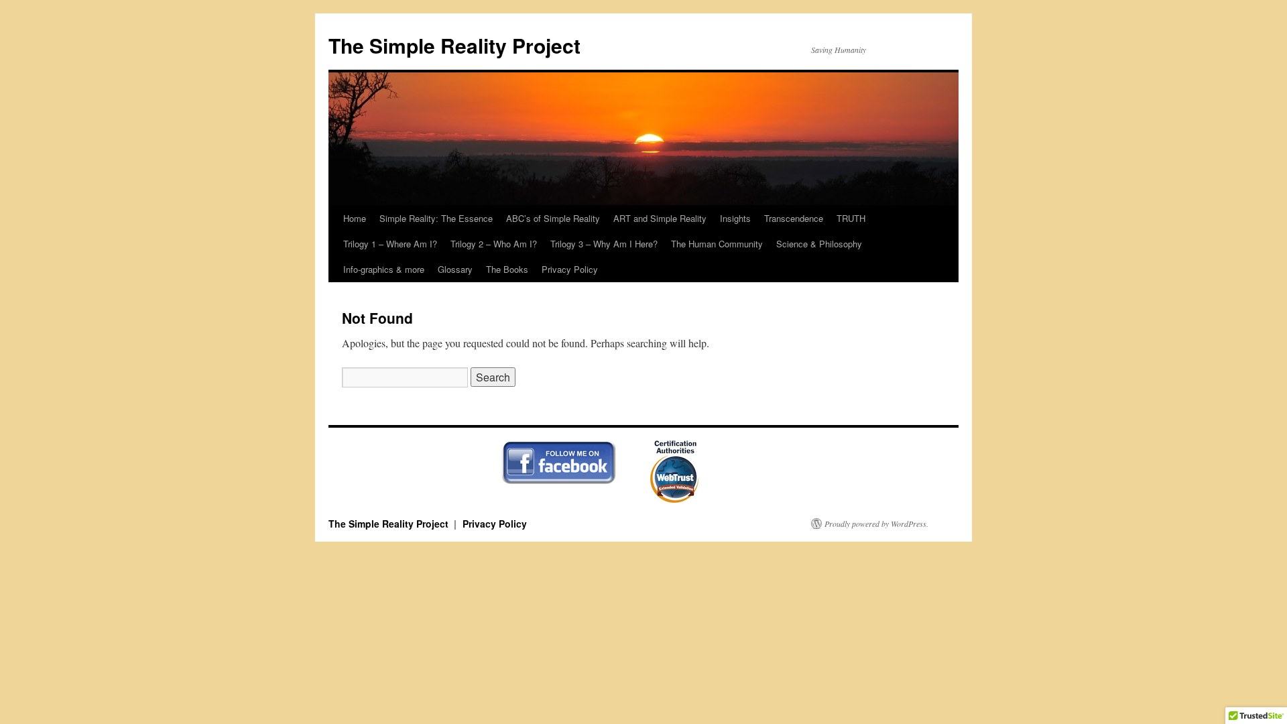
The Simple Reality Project (454, 45)
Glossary (455, 269)
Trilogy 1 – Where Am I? (390, 243)
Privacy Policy (570, 269)
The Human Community (717, 243)
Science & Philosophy (819, 243)
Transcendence (793, 218)
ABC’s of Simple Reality (553, 218)
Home (354, 218)
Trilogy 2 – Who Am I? (493, 243)
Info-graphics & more (383, 269)
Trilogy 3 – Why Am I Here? (604, 243)
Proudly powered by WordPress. (876, 523)
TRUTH (851, 218)
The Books (507, 269)
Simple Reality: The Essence (436, 218)
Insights (735, 218)
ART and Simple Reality (660, 218)
